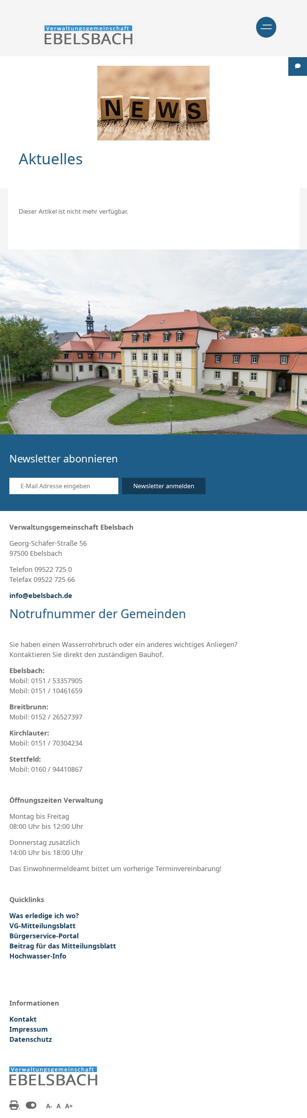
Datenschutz (30, 1039)
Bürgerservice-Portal (44, 935)
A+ (69, 1106)
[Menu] (266, 27)
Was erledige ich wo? (44, 915)
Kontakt (23, 1019)
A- (49, 1106)
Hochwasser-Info (37, 955)
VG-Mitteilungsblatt (42, 925)
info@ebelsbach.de (40, 595)
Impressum (28, 1029)
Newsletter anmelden (163, 486)
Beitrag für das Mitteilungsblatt (62, 945)
